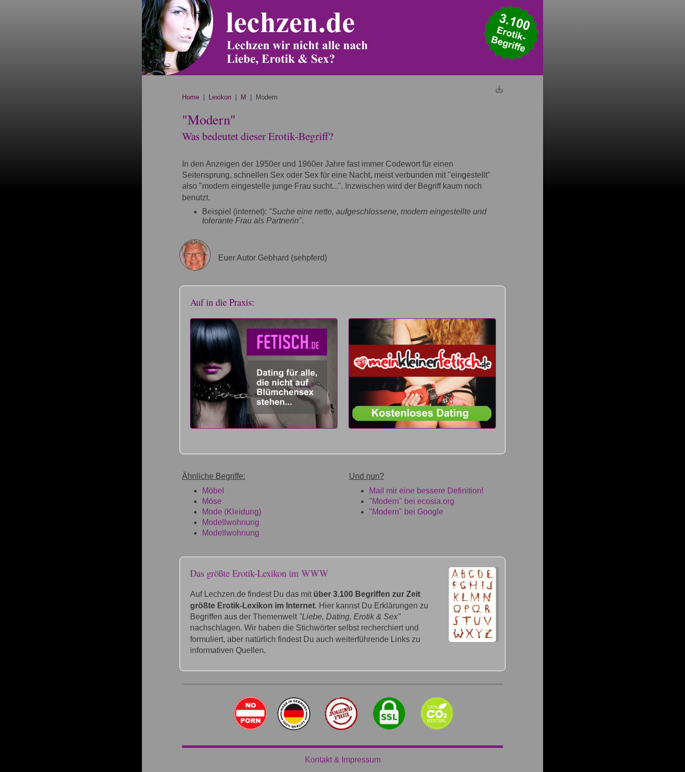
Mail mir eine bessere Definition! (426, 490)
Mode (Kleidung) (231, 511)
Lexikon (220, 97)
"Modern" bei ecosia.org (411, 501)
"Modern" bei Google (406, 511)
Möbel (213, 490)
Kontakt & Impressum (343, 759)
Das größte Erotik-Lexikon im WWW (259, 573)
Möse (212, 501)
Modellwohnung (230, 522)
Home (190, 97)
